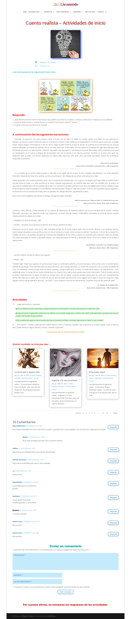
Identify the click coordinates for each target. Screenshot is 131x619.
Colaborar (100, 12)
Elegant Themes (28, 616)
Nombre (15, 510)
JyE (18, 375)
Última (115, 413)
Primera (77, 413)
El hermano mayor (97, 372)
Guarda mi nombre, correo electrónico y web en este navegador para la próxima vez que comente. (52, 587)
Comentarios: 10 (44, 66)
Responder (113, 427)
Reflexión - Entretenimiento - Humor (27, 378)
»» (110, 413)
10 (103, 413)
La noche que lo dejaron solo (27, 372)
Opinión (91, 378)
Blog (24, 12)
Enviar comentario (65, 592)
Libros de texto (90, 12)
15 (107, 413)
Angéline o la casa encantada (64, 380)
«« (83, 413)
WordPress (51, 616)
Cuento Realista (51, 62)
